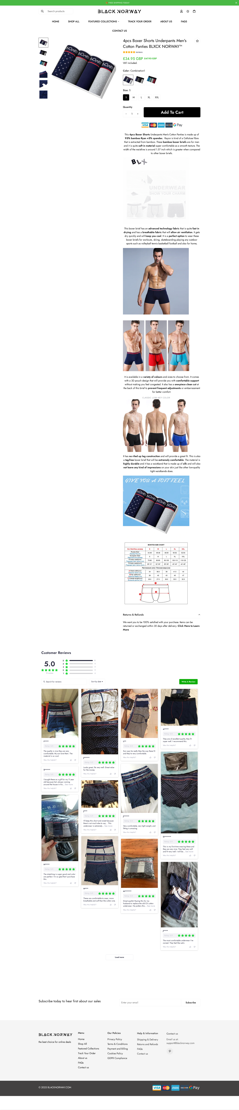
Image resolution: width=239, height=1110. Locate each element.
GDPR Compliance (117, 1058)
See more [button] (189, 851)
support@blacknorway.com (180, 1042)
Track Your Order (139, 21)
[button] (194, 11)
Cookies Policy (115, 1053)
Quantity (127, 107)
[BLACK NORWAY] (119, 11)
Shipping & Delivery (147, 1039)
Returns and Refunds (147, 1044)
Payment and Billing (117, 1048)
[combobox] (97, 681)
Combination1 (128, 80)
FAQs (184, 21)
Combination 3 (151, 80)
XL (149, 97)
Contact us (119, 31)
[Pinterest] (170, 1050)
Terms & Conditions (117, 1044)
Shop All (73, 21)
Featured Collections (102, 21)
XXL (157, 97)
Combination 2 (140, 80)
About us (166, 21)
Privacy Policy (114, 1039)
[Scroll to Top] (233, 1095)
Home (55, 21)
